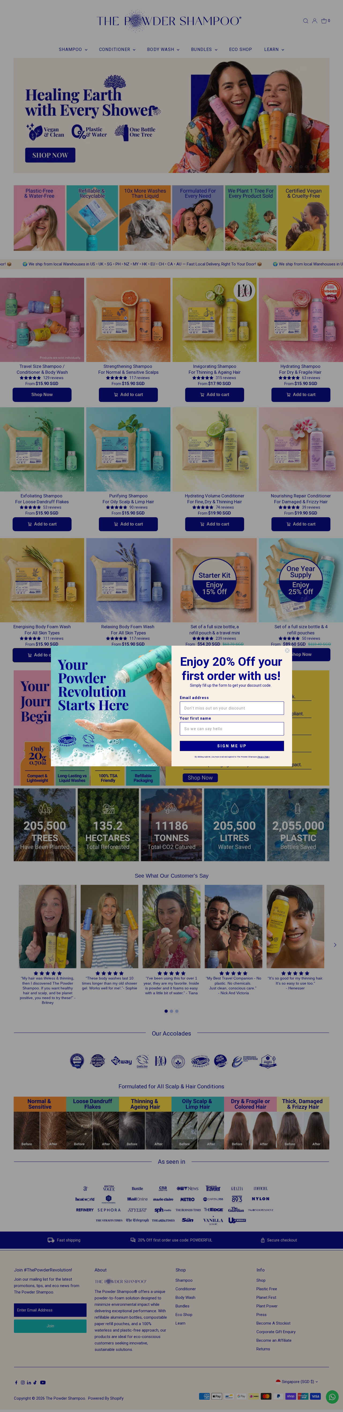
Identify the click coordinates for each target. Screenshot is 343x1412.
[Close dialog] (287, 650)
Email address (194, 698)
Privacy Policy (264, 757)
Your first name (195, 718)
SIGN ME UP (232, 746)
